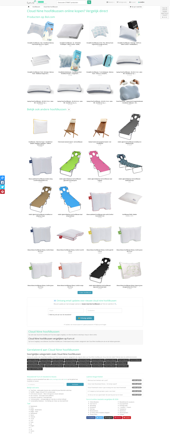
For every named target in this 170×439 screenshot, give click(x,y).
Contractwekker (35, 399)
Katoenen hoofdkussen (98, 360)
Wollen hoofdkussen (58, 360)
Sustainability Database (37, 401)
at (31, 433)
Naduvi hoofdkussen (45, 363)
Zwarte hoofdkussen (122, 366)
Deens (32, 431)
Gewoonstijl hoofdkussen (71, 366)
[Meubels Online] (28, 6)
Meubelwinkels (94, 411)
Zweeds (33, 417)
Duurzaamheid (124, 404)
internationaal (48, 397)
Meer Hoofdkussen (85, 292)
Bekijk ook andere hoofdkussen (47, 109)
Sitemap (92, 409)
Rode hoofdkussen (32, 363)
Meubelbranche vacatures (127, 402)
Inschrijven (75, 384)
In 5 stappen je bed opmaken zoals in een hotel (114, 391)
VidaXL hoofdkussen (70, 363)
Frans (32, 408)
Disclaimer (93, 407)
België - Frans (34, 411)
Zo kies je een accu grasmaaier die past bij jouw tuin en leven (114, 395)
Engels (32, 426)
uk (31, 429)
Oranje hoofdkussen (97, 363)
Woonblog (93, 405)
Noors (32, 415)
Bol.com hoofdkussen (71, 360)
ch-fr (32, 420)
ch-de (32, 418)
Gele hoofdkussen (123, 360)
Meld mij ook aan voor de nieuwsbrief (60, 314)
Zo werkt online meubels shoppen (100, 412)
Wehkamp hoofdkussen (84, 363)
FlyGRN (32, 392)
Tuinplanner (123, 409)
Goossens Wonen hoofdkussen (36, 366)
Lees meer (165, 17)
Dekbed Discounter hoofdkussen (54, 366)
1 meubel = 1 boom (125, 407)
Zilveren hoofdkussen (84, 360)
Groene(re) (41, 2)
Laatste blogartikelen (94, 377)
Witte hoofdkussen (122, 363)
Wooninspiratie (124, 412)
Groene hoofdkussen (85, 366)
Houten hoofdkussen (57, 363)
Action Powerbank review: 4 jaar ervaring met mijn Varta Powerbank (114, 387)
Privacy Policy (93, 414)
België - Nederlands (36, 410)
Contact (122, 414)
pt (31, 424)
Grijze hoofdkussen (46, 360)
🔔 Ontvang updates (85, 318)
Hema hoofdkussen (98, 366)
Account (133, 2)
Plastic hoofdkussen (110, 366)
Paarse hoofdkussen (135, 360)
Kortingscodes (124, 405)
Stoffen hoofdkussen (109, 363)
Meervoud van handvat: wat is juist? (114, 380)
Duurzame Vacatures (36, 397)
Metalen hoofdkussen (33, 360)
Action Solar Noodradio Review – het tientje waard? (114, 384)
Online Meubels (94, 402)
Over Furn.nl (93, 404)
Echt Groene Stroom (36, 394)
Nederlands (34, 406)
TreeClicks (33, 390)
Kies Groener (34, 395)
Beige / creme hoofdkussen (35, 369)
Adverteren (123, 411)
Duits (32, 422)
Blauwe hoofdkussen (111, 360)
